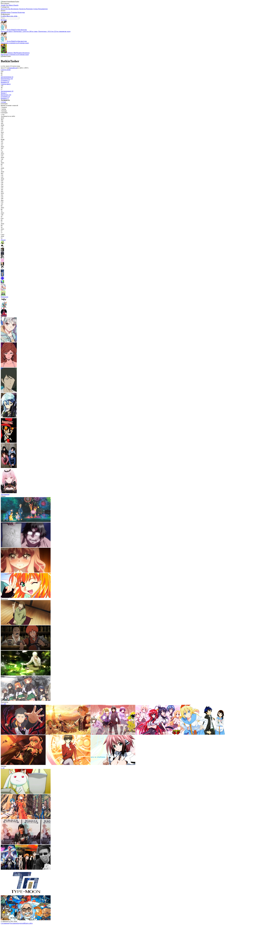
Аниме (3, 5)
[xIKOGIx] (2, 268)
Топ (7, 5)
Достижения (5, 494)
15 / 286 (3, 704)
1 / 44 (2, 768)
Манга (11, 5)
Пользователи (43, 9)
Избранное (4, 297)
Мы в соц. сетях (11, 16)
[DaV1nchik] (2, 254)
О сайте (3, 16)
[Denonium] (2, 265)
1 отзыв (3, 102)
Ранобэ (16, 5)
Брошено (5, 82)
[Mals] (2, 250)
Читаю (3, 93)
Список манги (6, 84)
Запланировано (7, 77)
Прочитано (6, 95)
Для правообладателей (17, 923)
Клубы (8, 9)
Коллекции (15, 9)
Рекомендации (6, 12)
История (4, 20)
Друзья (3, 240)
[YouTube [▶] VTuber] (3, 290)
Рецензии (29, 9)
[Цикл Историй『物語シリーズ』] (3, 295)
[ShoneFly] (2, 258)
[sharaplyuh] (2, 261)
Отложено (5, 80)
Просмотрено (7, 78)
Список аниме (6, 69)
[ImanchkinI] (2, 276)
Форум (3, 9)
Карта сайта (29, 923)
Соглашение (5, 923)
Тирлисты (22, 9)
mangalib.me (13, 68)
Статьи (35, 9)
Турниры (14, 12)
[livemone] (2, 283)
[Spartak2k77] (2, 279)
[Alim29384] (2, 272)
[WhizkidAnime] (2, 247)
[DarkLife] (2, 243)
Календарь (21, 12)
